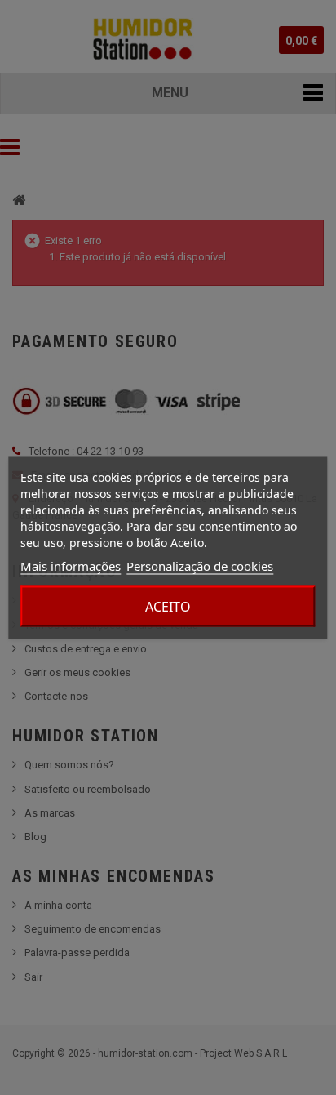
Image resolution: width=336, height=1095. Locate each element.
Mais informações (70, 565)
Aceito (168, 606)
